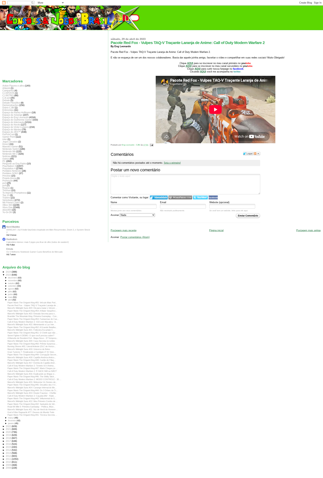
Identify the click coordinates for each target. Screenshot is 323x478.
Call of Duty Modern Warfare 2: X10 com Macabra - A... (32, 322)
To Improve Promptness (14, 193)
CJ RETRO (8, 95)
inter (4, 139)
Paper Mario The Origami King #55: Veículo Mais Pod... (32, 302)
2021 (9, 429)
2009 (9, 465)
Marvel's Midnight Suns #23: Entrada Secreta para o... (31, 313)
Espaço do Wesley (11, 129)
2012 (9, 456)
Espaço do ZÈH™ (11, 132)
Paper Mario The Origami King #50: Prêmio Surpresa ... (32, 344)
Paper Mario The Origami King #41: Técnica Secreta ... (32, 415)
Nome (114, 202)
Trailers (6, 197)
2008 (9, 468)
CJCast (6, 98)
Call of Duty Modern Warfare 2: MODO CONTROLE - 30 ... (34, 379)
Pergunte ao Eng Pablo (14, 163)
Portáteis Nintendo (11, 171)
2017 (9, 441)
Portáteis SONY (10, 173)
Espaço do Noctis (11, 124)
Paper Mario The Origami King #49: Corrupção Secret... (32, 354)
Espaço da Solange (12, 115)
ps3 (4, 183)
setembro (12, 286)
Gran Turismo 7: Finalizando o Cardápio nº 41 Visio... (31, 352)
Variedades (8, 200)
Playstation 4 (9, 168)
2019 (9, 435)
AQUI (198, 68)
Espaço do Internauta (13, 122)
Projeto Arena (9, 178)
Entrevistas (8, 110)
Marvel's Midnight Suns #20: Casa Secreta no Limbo (31, 341)
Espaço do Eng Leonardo (15, 117)
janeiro (11, 423)
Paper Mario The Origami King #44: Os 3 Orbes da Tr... (32, 390)
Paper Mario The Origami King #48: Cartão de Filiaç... (31, 360)
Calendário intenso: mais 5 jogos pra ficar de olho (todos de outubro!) (37, 242)
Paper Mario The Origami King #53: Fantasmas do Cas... (33, 319)
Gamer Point (8, 137)
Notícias (6, 156)
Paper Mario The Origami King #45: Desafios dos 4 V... (32, 385)
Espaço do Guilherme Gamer (17, 120)
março (11, 418)
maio (10, 297)
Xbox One (7, 207)
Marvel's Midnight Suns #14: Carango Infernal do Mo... (31, 387)
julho (10, 291)
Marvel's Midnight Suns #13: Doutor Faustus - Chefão (31, 393)
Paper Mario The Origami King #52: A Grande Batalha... (32, 327)
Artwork (6, 88)
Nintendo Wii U (10, 154)
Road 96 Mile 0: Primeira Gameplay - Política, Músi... (31, 407)
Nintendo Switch (10, 149)
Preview (6, 175)
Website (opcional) (219, 202)
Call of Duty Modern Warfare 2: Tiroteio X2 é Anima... (31, 366)
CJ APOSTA (8, 93)
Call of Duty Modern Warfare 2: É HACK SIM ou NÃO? (32, 371)
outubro (12, 283)
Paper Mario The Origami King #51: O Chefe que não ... (32, 333)
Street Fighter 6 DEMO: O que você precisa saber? (30, 335)
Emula (9, 249)
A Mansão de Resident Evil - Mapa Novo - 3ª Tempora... (32, 338)
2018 (9, 438)
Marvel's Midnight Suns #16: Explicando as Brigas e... (31, 374)
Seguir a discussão (256, 153)
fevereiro (12, 420)
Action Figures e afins (13, 85)
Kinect (5, 144)
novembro (13, 280)
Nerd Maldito (13, 227)
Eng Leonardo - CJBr (131, 145)
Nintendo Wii (9, 151)
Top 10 (5, 195)
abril (10, 300)
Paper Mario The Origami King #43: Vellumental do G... (32, 398)
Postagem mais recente (123, 230)
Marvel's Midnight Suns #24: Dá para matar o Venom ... (32, 308)
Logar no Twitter (200, 197)
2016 (9, 444)
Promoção (7, 180)
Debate (6, 100)
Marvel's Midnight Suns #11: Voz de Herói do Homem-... (32, 409)
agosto (11, 289)
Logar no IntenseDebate (159, 197)
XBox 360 (7, 205)
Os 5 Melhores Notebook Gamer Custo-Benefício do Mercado (34, 252)
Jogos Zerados (10, 141)
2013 (9, 453)
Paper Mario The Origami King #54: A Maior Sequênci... (32, 311)
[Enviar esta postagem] (151, 145)
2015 (9, 447)
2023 (9, 275)
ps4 (4, 185)
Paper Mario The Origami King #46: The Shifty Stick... (31, 376)
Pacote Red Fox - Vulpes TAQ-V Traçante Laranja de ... (32, 305)
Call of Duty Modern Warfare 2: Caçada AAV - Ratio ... (31, 396)
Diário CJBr (8, 107)
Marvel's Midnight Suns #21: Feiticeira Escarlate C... (31, 330)
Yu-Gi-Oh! (7, 212)
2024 (9, 272)
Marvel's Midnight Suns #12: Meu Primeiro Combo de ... (32, 401)
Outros (5, 158)
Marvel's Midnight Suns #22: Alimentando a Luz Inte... (31, 324)
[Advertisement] (21, 53)
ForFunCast (8, 134)
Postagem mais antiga (308, 230)
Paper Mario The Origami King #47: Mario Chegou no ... (32, 368)
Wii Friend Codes (11, 202)
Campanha (8, 90)
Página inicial (216, 230)
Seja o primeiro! (172, 162)
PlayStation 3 (9, 166)
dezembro (13, 278)
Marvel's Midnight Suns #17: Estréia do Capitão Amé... (31, 363)
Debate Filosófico (11, 102)
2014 (9, 450)
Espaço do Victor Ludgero (15, 127)
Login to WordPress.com (180, 197)
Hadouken (11, 239)
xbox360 (6, 210)
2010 (9, 462)
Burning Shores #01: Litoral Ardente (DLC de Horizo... (31, 346)
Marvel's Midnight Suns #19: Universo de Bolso (28, 349)
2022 (9, 426)
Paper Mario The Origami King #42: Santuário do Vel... (31, 404)
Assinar (115, 215)
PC (4, 161)
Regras (6, 188)
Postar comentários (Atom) (135, 237)
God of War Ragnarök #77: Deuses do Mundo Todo (30, 412)
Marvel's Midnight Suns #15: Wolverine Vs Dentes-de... (32, 382)
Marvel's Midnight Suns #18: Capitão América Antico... (31, 357)
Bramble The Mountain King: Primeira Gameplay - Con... (32, 316)
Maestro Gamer (10, 146)
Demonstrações (10, 105)
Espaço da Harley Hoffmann (16, 112)
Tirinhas (6, 190)
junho (10, 294)
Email (163, 202)
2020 (9, 432)
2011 (9, 459)
